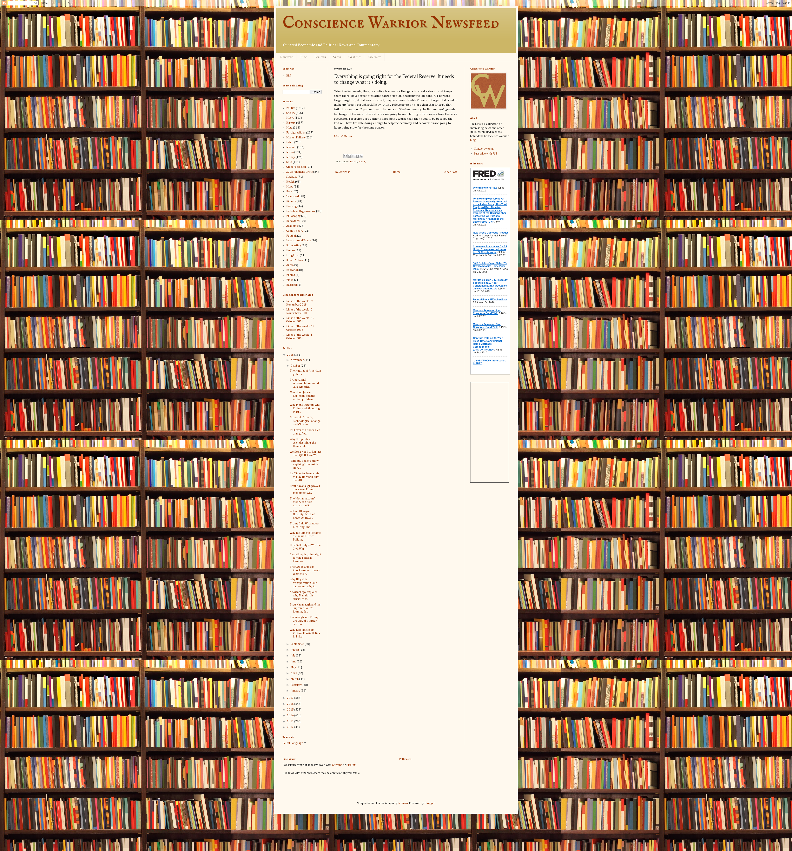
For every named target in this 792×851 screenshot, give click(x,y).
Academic (292, 225)
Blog (303, 57)
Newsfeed (286, 57)
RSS (288, 75)
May (294, 667)
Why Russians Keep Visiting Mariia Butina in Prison (305, 633)
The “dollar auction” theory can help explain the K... (302, 502)
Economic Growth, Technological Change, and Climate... (305, 421)
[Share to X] (353, 156)
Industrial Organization (301, 211)
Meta (289, 127)
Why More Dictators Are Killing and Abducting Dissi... (305, 408)
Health (290, 181)
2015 (290, 709)
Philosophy (293, 216)
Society (290, 113)
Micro (290, 152)
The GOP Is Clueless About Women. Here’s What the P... (305, 570)
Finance (291, 201)
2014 (290, 715)
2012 (290, 727)
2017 (290, 697)
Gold (289, 162)
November (297, 360)
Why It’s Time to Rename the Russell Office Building (305, 536)
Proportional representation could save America (304, 383)
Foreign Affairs (296, 132)
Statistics (291, 176)
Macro (353, 161)
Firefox (351, 765)
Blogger (429, 803)
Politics (290, 108)
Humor (290, 250)
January (296, 690)
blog (473, 140)
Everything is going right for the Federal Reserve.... (305, 558)
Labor (290, 142)
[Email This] (345, 156)
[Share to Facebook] (357, 156)
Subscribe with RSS (485, 153)
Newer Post (342, 172)
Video (289, 280)
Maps (289, 186)
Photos (290, 275)
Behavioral (293, 221)
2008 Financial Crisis (299, 171)
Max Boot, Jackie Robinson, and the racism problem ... (302, 396)
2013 (290, 721)
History (291, 122)
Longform (292, 255)
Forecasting (293, 245)
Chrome (337, 765)
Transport (292, 196)
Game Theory (294, 230)
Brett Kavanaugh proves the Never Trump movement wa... (305, 490)
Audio (290, 265)
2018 (290, 354)
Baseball (291, 284)
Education (292, 270)
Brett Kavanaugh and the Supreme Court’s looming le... (305, 608)
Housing (291, 206)
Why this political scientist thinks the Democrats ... (303, 443)
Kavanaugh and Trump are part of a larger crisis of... (304, 621)
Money (362, 161)
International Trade (298, 240)
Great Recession (296, 166)
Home (397, 172)
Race (289, 191)
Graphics (354, 57)
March (295, 679)
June (294, 661)
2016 (290, 703)
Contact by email (484, 148)
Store (337, 57)
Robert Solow (294, 260)
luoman (403, 803)
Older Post (450, 172)
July (293, 655)
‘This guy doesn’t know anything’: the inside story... (304, 464)
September (298, 644)
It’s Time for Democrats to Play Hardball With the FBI (304, 477)
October (296, 365)
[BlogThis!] (349, 156)
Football (291, 235)
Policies (320, 57)
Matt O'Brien (343, 136)
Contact (374, 57)
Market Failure (295, 137)
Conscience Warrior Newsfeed (391, 23)
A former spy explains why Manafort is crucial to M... (303, 596)
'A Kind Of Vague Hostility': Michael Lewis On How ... (302, 515)
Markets (291, 147)
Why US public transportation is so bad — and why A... (303, 583)
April (294, 673)
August (295, 649)
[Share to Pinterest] (361, 156)
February (297, 684)
